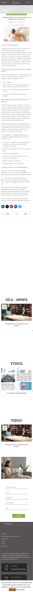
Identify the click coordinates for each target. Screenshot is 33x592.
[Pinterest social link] (11, 206)
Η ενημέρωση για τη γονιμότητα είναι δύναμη (16, 324)
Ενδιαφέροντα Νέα (20, 14)
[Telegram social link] (20, 206)
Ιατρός (3, 543)
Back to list (16, 214)
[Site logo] (16, 2)
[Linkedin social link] (15, 206)
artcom (13, 22)
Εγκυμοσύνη (4, 538)
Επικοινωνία (4, 546)
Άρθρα (3, 541)
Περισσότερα (20, 589)
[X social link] (7, 206)
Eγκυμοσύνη (10, 14)
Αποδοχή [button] (12, 589)
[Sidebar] (2, 180)
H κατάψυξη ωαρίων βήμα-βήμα (16, 393)
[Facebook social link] (3, 206)
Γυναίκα (3, 533)
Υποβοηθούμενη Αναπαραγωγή (10, 536)
